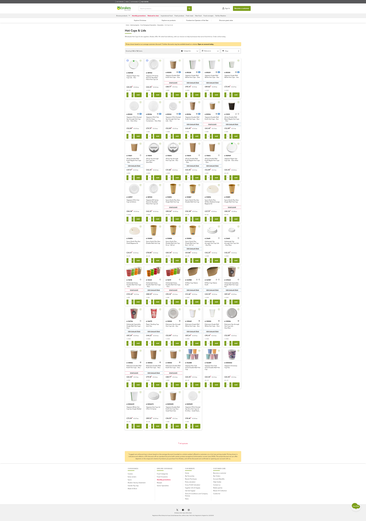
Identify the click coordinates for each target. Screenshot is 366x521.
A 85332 (168, 114)
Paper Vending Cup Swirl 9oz (152, 325)
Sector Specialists (163, 485)
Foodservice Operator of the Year (197, 20)
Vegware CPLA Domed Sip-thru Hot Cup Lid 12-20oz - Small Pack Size (192, 409)
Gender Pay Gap (133, 485)
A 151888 (169, 238)
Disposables (160, 25)
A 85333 (129, 114)
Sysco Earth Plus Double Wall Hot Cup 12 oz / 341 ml (173, 243)
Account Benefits (219, 479)
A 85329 (208, 72)
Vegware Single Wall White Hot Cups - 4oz (231, 76)
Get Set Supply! (190, 491)
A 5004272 (150, 404)
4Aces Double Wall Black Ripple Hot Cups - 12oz (231, 119)
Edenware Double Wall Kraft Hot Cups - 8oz (133, 366)
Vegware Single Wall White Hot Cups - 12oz (192, 76)
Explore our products (169, 20)
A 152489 (208, 363)
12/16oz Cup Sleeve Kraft (191, 284)
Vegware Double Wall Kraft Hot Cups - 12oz (173, 76)
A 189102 (149, 73)
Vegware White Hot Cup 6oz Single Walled (133, 408)
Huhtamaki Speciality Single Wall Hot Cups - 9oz (231, 284)
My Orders (216, 476)
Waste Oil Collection (220, 491)
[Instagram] (189, 510)
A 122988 (188, 280)
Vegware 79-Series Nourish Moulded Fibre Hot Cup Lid (152, 77)
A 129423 (227, 280)
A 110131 (227, 114)
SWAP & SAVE (173, 83)
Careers (130, 474)
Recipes (159, 483)
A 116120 (149, 280)
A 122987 (208, 280)
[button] (189, 8)
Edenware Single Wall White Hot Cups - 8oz (192, 325)
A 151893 (129, 238)
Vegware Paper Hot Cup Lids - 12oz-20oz (231, 159)
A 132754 (129, 321)
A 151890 (188, 238)
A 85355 (168, 72)
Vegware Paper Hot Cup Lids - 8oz (132, 77)
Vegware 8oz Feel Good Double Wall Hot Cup (192, 367)
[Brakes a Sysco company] (123, 8)
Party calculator (190, 482)
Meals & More (132, 488)
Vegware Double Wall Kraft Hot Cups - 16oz (192, 118)
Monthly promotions (164, 480)
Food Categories (162, 474)
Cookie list (216, 494)
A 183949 (227, 156)
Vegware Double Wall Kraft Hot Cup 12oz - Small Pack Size (173, 409)
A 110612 (208, 156)
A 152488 (188, 363)
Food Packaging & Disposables (148, 25)
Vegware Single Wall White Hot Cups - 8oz (212, 76)
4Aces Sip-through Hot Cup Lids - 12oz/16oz (152, 160)
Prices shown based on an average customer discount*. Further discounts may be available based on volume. (170, 44)
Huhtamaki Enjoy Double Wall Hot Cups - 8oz (133, 284)
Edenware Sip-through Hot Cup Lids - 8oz (173, 325)
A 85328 (188, 72)
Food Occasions (162, 477)
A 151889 (149, 238)
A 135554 (149, 363)
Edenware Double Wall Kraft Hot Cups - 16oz (153, 366)
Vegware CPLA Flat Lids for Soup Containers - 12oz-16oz (153, 119)
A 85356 (188, 114)
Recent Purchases (191, 479)
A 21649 (207, 238)
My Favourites (189, 476)
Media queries (217, 488)
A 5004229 (130, 404)
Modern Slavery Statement (137, 483)
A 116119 (168, 280)
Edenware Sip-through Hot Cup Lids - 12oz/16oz (231, 326)
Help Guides (217, 482)
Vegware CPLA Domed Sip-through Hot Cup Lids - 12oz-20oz (134, 119)
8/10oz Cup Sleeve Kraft (211, 284)
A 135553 (169, 363)
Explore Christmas (140, 20)
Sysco (130, 480)
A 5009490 (169, 404)
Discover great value (226, 20)
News (187, 499)
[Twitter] (177, 510)
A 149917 (129, 197)
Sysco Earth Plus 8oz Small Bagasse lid (133, 242)
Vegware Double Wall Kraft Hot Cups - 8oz (212, 118)
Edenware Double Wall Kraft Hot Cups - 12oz (173, 366)
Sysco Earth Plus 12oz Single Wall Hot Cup (231, 201)
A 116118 (129, 280)
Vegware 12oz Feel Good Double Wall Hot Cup (212, 367)
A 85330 (227, 72)
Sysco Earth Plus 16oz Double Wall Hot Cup (153, 242)
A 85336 (149, 114)
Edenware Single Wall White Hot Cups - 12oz (212, 325)
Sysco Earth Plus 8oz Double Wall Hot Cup (192, 201)
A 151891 (227, 197)
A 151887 (188, 197)
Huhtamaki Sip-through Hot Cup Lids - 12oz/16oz (231, 243)
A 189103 (149, 197)
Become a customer (241, 8)
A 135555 (169, 321)
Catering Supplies (134, 25)
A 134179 (149, 321)
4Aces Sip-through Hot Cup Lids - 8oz (172, 159)
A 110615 (149, 156)
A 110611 (129, 156)
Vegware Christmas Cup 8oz (230, 366)
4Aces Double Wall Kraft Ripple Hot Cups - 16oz (192, 160)
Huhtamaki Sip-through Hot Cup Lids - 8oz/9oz (212, 243)
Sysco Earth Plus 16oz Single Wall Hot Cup (173, 201)
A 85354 (208, 114)
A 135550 (208, 321)
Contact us (216, 485)
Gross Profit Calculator (192, 485)
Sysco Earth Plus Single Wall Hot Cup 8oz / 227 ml (192, 243)
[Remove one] (127, 94)
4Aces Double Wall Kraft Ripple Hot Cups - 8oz (133, 160)
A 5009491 (189, 404)
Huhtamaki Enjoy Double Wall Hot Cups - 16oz (153, 284)
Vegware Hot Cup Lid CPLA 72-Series (153, 408)
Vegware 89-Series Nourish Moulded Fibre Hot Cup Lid (152, 202)
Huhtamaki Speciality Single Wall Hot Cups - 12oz (133, 326)
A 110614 (169, 156)
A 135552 (129, 363)
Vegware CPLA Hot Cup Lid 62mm (132, 201)
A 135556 (227, 321)
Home (127, 25)
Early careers (132, 477)
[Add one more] (133, 94)
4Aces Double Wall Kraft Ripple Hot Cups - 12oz (212, 160)
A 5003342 (228, 363)
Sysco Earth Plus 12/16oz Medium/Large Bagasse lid (212, 202)
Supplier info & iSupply (192, 488)
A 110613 (188, 156)
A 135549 (188, 321)
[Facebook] (183, 510)
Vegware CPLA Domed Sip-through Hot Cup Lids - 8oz (173, 119)
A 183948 (129, 73)
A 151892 (169, 197)
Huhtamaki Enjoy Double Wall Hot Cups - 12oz (173, 284)
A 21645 (227, 238)
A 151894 (208, 197)
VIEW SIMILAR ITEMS (193, 83)
